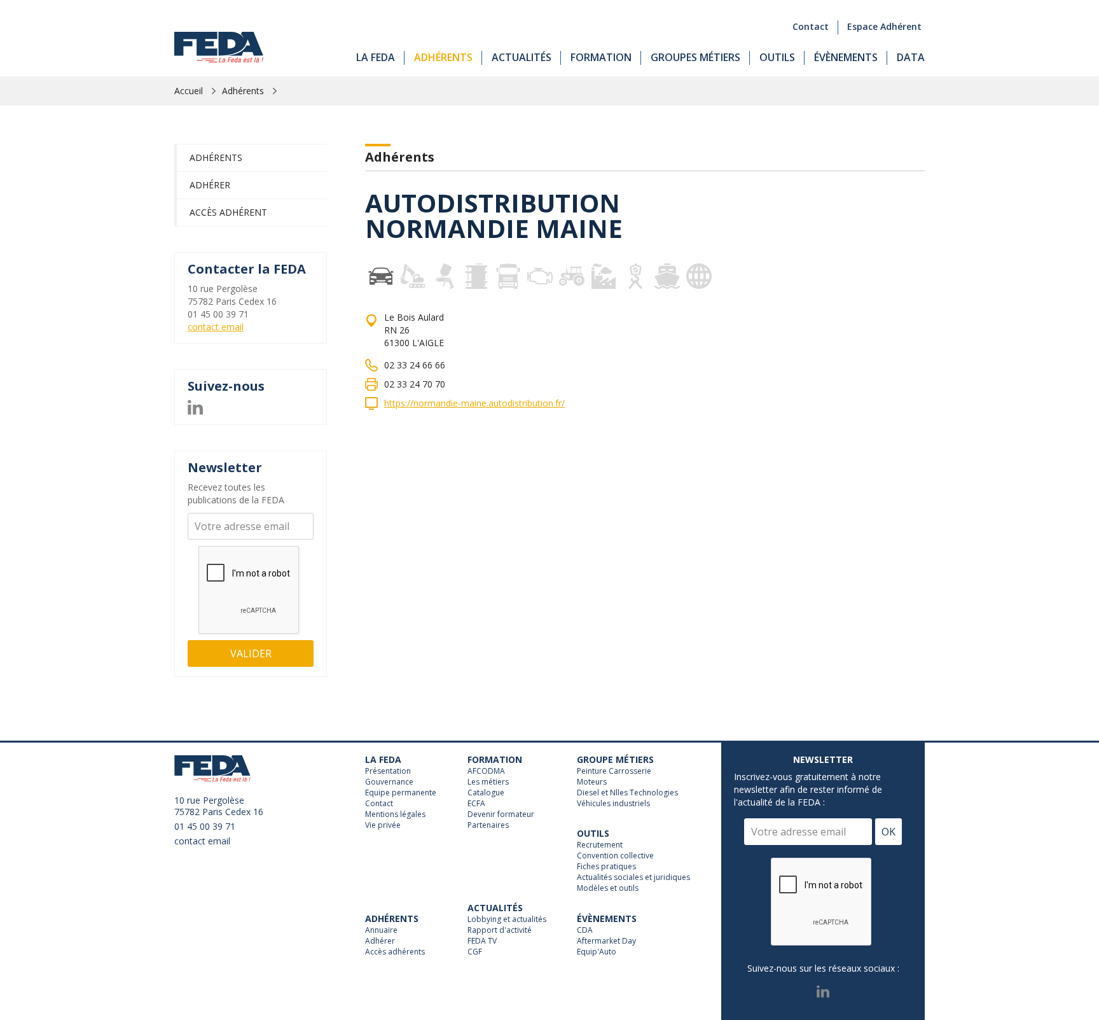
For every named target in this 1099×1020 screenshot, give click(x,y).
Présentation (388, 771)
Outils (777, 57)
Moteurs (592, 782)
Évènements (846, 57)
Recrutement (600, 845)
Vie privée (383, 825)
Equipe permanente (400, 793)
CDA (585, 930)
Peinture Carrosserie (614, 771)
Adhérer (210, 185)
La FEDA (375, 57)
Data (911, 57)
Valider (251, 653)
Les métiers (488, 782)
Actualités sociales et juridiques (633, 877)
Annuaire (381, 930)
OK (888, 832)
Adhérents (443, 57)
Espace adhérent (884, 26)
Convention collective (615, 856)
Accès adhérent (228, 212)
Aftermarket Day (606, 941)
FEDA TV (482, 941)
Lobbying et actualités (506, 919)
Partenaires (488, 825)
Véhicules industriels (613, 803)
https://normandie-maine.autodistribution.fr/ (474, 403)
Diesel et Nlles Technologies (627, 793)
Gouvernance (389, 782)
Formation (601, 57)
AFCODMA (486, 771)
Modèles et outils (608, 888)
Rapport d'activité (499, 930)
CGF (474, 952)
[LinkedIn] (195, 406)
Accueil (188, 91)
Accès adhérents (395, 952)
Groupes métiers (695, 57)
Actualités (521, 57)
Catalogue (485, 793)
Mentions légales (395, 814)
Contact (810, 26)
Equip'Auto (596, 952)
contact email (216, 327)
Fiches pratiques (606, 866)
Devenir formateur (500, 814)
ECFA (476, 803)
